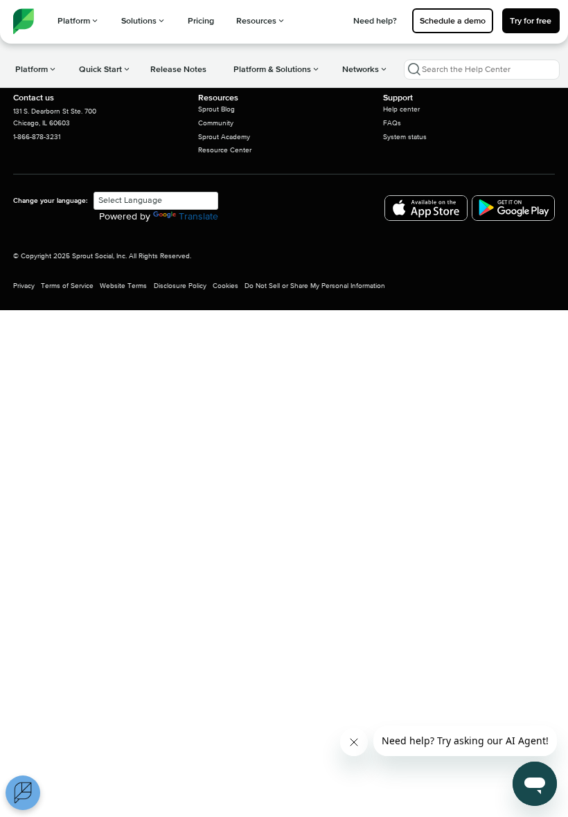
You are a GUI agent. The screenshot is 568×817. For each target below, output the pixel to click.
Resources (256, 21)
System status (405, 137)
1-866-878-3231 (36, 137)
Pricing (201, 21)
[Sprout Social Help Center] (23, 21)
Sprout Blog (216, 109)
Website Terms (123, 285)
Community (215, 123)
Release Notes (178, 69)
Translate (198, 217)
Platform (73, 21)
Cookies (225, 285)
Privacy (24, 285)
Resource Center (224, 150)
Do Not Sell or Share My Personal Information (315, 285)
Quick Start (100, 69)
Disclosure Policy (180, 285)
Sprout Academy (224, 137)
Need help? (375, 21)
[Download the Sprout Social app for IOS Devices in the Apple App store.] (426, 208)
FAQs (392, 123)
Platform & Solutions (272, 69)
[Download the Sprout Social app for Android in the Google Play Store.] (513, 208)
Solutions (139, 21)
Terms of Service (67, 285)
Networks (360, 69)
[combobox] (482, 70)
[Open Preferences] (23, 792)
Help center (401, 109)
